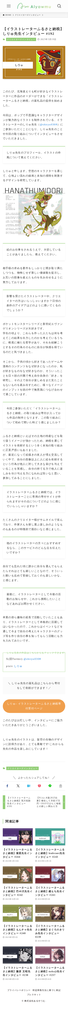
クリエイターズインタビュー (21, 39)
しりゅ (18, 666)
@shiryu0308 (48, 124)
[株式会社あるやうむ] (34, 6)
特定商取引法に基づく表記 (47, 990)
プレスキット (34, 995)
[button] (7, 786)
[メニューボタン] (9, 6)
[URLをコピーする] (60, 786)
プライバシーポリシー (19, 990)
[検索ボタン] (59, 6)
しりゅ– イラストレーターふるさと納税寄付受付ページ (34, 706)
